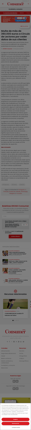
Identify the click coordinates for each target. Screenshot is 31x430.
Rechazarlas (15, 423)
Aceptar (15, 419)
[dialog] (15, 416)
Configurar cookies (16, 427)
